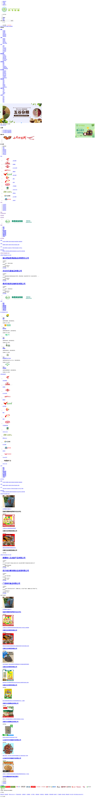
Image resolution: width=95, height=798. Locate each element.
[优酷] (18, 787)
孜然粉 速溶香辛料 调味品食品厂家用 (10, 737)
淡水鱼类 (4, 47)
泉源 (3, 338)
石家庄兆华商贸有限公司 (10, 630)
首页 (1, 26)
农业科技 (4, 207)
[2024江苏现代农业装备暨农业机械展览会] (2, 787)
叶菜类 (4, 30)
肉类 (3, 80)
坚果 (3, 89)
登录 (1, 125)
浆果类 (4, 39)
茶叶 (3, 91)
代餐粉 (4, 92)
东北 (3, 96)
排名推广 (55, 794)
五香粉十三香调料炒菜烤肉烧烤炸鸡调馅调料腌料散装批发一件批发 (16, 773)
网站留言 (67, 794)
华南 (3, 101)
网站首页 (2, 794)
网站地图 (51, 794)
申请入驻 (4, 125)
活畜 (3, 81)
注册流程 (24, 794)
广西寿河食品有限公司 (11, 583)
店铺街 (7, 26)
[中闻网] (43, 787)
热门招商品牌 (3, 312)
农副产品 (4, 153)
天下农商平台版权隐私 (7, 131)
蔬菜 (3, 147)
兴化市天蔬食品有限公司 (12, 271)
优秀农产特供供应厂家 (4, 554)
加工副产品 (5, 59)
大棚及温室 (5, 67)
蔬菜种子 (4, 72)
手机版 (4, 2)
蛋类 (3, 83)
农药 (3, 65)
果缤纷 (4, 348)
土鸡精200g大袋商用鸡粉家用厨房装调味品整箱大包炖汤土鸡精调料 (16, 627)
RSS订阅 (71, 794)
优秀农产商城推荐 (3, 253)
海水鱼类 (4, 50)
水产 (1, 246)
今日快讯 (2, 213)
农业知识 (4, 206)
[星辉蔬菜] (8, 365)
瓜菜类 (4, 32)
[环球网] (63, 787)
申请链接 (2, 785)
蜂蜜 (3, 93)
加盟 (3, 317)
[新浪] (58, 787)
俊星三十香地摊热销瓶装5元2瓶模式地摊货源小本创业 (13, 719)
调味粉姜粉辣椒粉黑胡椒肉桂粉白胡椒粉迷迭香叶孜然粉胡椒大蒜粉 (16, 645)
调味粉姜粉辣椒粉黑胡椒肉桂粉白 (9, 547)
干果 (3, 90)
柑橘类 (4, 38)
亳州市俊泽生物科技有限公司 (14, 284)
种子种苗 (4, 151)
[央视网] (33, 787)
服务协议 (42, 794)
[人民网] (73, 787)
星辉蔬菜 (4, 368)
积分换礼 (63, 794)
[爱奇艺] (2, 789)
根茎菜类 (4, 35)
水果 (3, 148)
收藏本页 (4, 1)
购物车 (4, 4)
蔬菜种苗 (4, 73)
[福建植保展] (13, 787)
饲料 (3, 62)
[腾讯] (53, 787)
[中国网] (83, 787)
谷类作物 (4, 55)
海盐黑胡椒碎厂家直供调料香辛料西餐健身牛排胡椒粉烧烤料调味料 (16, 664)
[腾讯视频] (88, 787)
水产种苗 (4, 49)
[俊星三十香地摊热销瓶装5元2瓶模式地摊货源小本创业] (8, 717)
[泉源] (8, 336)
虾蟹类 (6, 247)
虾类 (3, 46)
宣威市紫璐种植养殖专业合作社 (12, 612)
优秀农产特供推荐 (3, 493)
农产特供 (4, 26)
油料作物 (4, 57)
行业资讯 (4, 204)
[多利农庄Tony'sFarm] (8, 356)
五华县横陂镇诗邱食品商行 (10, 776)
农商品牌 (11, 26)
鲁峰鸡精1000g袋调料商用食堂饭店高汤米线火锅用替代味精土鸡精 (16, 682)
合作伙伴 (4, 782)
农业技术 (4, 205)
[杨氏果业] (8, 326)
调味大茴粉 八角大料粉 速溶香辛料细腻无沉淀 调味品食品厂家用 (15, 755)
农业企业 (4, 210)
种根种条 (4, 75)
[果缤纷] (8, 346)
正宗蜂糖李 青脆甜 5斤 (7, 508)
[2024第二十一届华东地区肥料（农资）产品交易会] (7, 787)
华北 (3, 100)
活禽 (3, 82)
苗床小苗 (4, 74)
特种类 (4, 85)
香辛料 (4, 54)
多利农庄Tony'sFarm (7, 358)
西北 (3, 98)
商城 (1, 225)
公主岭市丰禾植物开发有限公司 (12, 740)
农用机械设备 (5, 68)
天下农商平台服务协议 (7, 132)
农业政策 (4, 209)
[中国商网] (38, 787)
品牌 (1, 301)
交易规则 (28, 794)
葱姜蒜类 (4, 34)
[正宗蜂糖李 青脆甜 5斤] (8, 607)
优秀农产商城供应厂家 (4, 255)
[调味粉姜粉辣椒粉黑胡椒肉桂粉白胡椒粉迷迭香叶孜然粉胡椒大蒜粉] (9, 545)
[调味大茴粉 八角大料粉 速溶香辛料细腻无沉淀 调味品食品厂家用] (8, 753)
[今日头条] (48, 787)
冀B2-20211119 (12, 794)
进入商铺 (4, 267)
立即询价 (4, 533)
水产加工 (4, 51)
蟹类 (3, 52)
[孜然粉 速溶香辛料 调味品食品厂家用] (8, 735)
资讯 (1, 202)
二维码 (4, 3)
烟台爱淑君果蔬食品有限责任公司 (16, 258)
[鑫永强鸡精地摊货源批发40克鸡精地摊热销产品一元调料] (8, 698)
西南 (3, 99)
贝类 (3, 45)
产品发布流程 (18, 794)
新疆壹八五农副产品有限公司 (14, 558)
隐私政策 (37, 794)
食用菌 (4, 31)
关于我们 (33, 794)
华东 (3, 97)
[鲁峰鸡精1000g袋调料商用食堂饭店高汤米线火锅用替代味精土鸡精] (8, 680)
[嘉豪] (8, 316)
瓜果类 (9, 244)
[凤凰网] (68, 787)
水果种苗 (4, 70)
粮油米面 (4, 150)
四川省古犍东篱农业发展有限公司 (16, 571)
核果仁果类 (5, 43)
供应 (1, 465)
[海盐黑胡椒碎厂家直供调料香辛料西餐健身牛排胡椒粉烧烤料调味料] (8, 662)
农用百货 (4, 66)
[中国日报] (28, 787)
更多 (1, 156)
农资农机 (4, 154)
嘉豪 (3, 318)
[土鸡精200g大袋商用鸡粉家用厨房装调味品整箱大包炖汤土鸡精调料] (9, 526)
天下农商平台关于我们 (7, 130)
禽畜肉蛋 (4, 149)
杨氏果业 (4, 328)
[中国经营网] (23, 787)
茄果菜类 (4, 36)
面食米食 (4, 58)
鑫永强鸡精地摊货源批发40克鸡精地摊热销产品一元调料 (14, 700)
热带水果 (4, 42)
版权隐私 (46, 794)
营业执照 (6, 794)
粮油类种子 (5, 77)
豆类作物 (4, 60)
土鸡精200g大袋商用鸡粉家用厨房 (9, 528)
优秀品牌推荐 (3, 374)
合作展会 (4, 783)
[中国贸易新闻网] (78, 787)
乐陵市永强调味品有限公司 (10, 703)
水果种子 (4, 76)
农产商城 (2, 238)
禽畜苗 (4, 84)
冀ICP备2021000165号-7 (78, 794)
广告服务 (59, 794)
